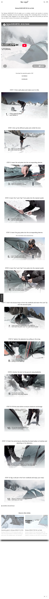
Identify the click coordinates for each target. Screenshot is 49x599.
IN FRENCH (24, 75)
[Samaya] (24, 2)
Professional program (6, 566)
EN (44, 596)
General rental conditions (32, 572)
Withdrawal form (30, 566)
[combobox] (45, 596)
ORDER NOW (29, 560)
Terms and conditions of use (32, 574)
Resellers (3, 564)
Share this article (8, 505)
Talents (3, 568)
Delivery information (31, 562)
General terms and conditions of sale (34, 570)
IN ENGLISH (24, 79)
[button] (44, 2)
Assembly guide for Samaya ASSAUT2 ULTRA (12, 530)
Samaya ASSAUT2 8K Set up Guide (33, 530)
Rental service (4, 562)
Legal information (30, 568)
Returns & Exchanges (31, 564)
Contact (3, 560)
